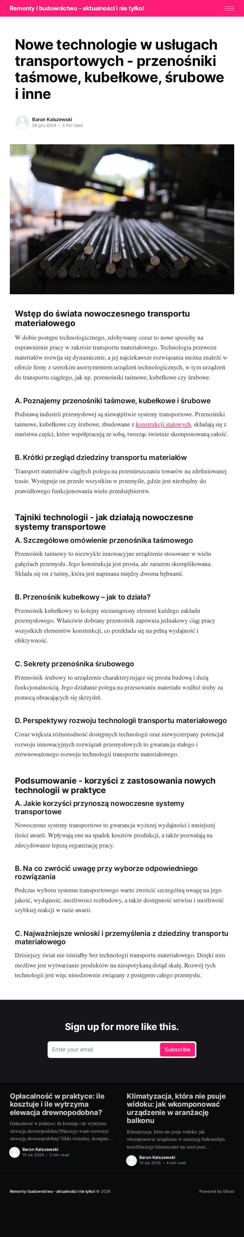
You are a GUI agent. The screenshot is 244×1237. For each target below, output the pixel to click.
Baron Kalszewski (52, 119)
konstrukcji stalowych (163, 424)
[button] (229, 8)
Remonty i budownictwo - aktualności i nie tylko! (77, 8)
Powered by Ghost (216, 1191)
